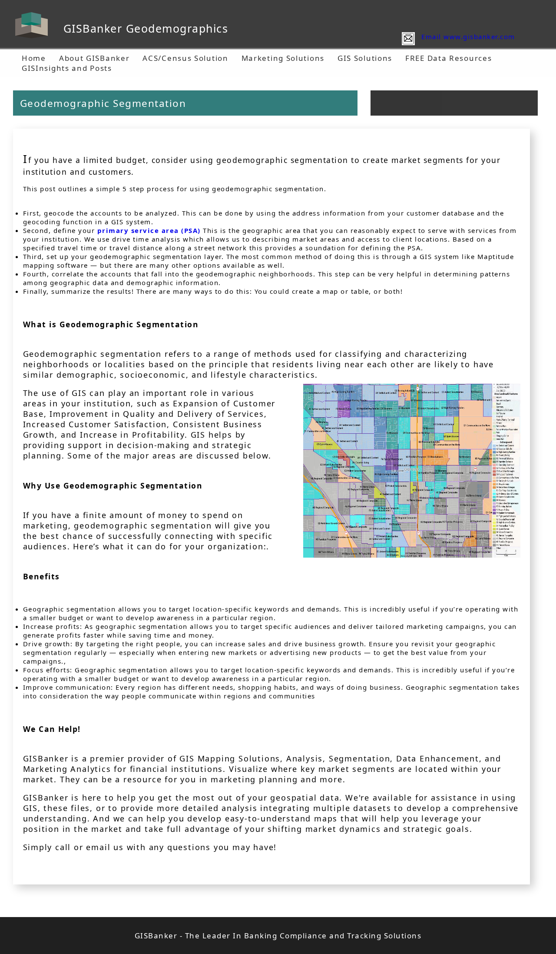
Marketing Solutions (283, 58)
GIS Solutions (365, 58)
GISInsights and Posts (67, 68)
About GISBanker (94, 58)
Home (34, 58)
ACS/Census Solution (185, 58)
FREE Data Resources (448, 58)
